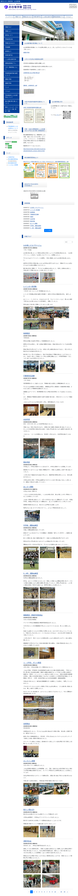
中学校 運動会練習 (35, 225)
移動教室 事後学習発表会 (33, 615)
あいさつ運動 (33, 223)
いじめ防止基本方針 (47, 16)
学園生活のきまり (28, 16)
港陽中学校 (8, 83)
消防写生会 (27, 841)
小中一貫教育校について (11, 68)
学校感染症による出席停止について (11, 96)
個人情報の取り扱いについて (11, 102)
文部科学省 (11, 157)
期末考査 (32, 221)
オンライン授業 (29, 761)
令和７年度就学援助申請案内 (31, 107)
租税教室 (32, 212)
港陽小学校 (8, 79)
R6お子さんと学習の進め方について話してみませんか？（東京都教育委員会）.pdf (45, 161)
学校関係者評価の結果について (11, 74)
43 (61, 891)
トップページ (9, 16)
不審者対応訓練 (34, 214)
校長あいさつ (9, 35)
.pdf (40, 107)
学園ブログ (18, 16)
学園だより (8, 31)
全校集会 (26, 723)
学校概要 (7, 47)
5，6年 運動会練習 (35, 228)
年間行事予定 (37, 16)
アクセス (68, 16)
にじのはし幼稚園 (13, 165)
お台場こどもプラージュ (36, 207)
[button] (26, 30)
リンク (7, 87)
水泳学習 (32, 219)
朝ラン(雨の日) (28, 809)
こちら (57, 114)
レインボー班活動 (35, 210)
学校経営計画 (9, 39)
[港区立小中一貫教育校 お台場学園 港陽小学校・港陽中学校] (21, 6)
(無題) (31, 216)
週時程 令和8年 (28, 85)
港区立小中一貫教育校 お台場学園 (10, 1)
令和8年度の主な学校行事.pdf (31, 72)
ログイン (75, 1)
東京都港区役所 (12, 163)
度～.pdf (35, 85)
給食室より (8, 51)
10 (55, 891)
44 (64, 891)
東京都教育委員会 (13, 159)
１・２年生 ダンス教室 (32, 662)
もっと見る (48, 230)
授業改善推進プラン (58, 16)
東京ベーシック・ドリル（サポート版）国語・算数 (11, 109)
